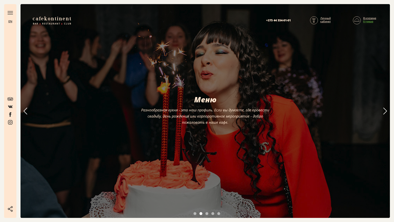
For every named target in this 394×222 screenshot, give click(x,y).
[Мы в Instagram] (10, 122)
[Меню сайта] (10, 12)
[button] (385, 111)
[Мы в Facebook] (10, 114)
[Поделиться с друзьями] (10, 209)
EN (10, 21)
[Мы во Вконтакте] (10, 106)
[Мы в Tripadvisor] (10, 99)
